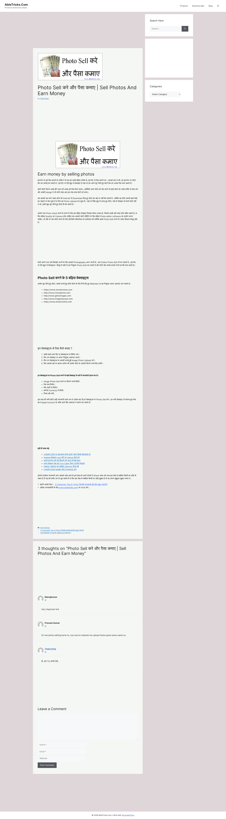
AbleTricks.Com (16, 4)
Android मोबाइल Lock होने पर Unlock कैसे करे (62, 457)
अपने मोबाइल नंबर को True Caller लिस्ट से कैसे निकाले (64, 463)
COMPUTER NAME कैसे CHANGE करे (60, 469)
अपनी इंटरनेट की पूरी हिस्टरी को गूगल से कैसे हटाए (62, 460)
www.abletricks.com (68, 487)
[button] (218, 5)
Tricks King (50, 649)
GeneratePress (128, 815)
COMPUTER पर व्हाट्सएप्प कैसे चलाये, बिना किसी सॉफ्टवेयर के (67, 454)
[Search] (185, 29)
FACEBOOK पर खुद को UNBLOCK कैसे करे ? (55, 533)
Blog (210, 6)
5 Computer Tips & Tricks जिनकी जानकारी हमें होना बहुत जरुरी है (62, 530)
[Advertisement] (88, 30)
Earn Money (45, 528)
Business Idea (198, 6)
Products (184, 6)
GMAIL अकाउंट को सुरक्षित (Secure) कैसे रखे (61, 466)
